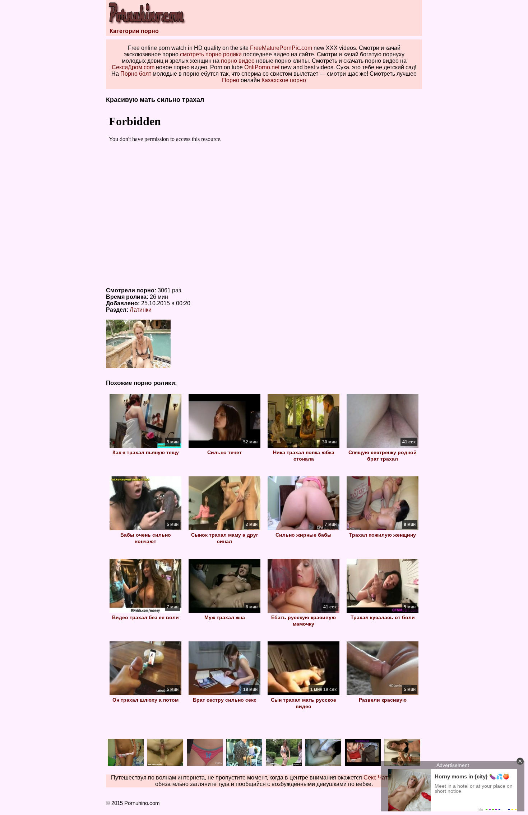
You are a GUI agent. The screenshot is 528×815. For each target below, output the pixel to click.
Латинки (141, 310)
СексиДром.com (133, 67)
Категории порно (134, 31)
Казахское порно (283, 80)
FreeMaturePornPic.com (281, 48)
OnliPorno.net (261, 67)
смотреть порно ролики (211, 54)
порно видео (238, 61)
